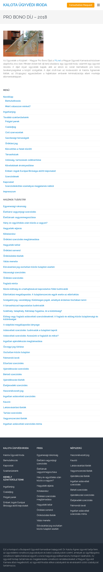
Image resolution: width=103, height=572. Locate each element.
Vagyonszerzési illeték (15, 418)
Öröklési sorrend (12, 250)
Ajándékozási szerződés (16, 369)
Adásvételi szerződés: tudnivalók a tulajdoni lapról (30, 330)
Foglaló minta (10, 283)
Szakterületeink (10, 471)
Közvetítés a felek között (18, 149)
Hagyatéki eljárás (12, 228)
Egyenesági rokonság (14, 206)
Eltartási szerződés (13, 363)
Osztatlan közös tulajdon (16, 352)
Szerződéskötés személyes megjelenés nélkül (29, 186)
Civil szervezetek (14, 132)
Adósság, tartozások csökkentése (23, 160)
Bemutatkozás (13, 101)
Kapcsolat (8, 182)
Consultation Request (80, 5)
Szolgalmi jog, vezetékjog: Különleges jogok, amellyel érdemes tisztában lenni (44, 300)
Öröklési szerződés (13, 278)
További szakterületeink (16, 117)
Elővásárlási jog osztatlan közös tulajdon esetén (29, 267)
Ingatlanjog (9, 112)
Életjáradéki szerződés (15, 385)
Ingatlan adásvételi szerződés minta (22, 424)
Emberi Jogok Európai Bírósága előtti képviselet (30, 171)
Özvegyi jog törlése (13, 347)
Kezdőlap (8, 97)
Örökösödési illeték (13, 256)
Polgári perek (12, 121)
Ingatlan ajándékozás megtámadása (22, 341)
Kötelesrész (9, 234)
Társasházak (12, 154)
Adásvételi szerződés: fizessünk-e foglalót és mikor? (31, 336)
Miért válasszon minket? (18, 106)
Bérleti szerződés (12, 374)
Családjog (10, 127)
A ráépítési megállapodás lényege (21, 324)
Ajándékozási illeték (14, 380)
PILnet (57, 60)
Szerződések (12, 176)
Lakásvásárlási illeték (14, 407)
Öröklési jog (11, 143)
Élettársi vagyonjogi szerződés (19, 212)
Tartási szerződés (12, 413)
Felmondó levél (11, 358)
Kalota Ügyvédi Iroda (25, 5)
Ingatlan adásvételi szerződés (19, 396)
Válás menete (10, 261)
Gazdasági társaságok (17, 138)
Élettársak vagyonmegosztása (19, 217)
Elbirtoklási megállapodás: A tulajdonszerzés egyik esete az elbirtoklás (41, 294)
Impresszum (9, 191)
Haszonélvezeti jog (13, 391)
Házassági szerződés (14, 272)
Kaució (6, 402)
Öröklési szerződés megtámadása (21, 239)
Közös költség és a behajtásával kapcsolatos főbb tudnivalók (35, 289)
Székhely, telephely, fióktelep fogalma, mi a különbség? (32, 311)
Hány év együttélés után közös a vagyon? (25, 223)
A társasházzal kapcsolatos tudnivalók (23, 305)
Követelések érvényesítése (19, 165)
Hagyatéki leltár (11, 245)
